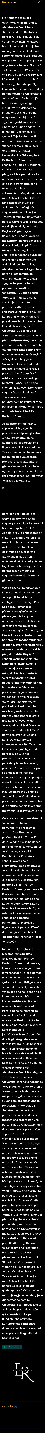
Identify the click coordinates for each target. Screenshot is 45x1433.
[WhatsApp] (19, 1347)
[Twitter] (9, 1347)
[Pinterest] (14, 1347)
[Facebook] (4, 1347)
